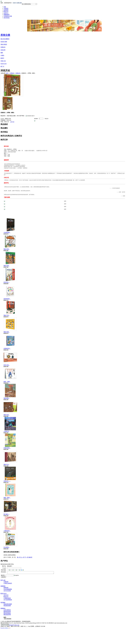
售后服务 (3, 602)
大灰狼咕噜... (7, 232)
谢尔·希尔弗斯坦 (5, 39)
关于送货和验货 (8, 599)
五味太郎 (3, 50)
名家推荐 (6, 10)
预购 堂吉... (7, 464)
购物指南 (3, 586)
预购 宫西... (7, 249)
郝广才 (2, 66)
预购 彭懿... (7, 414)
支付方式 (6, 595)
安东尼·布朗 (4, 41)
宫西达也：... (7, 481)
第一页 (19, 557)
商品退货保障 (7, 605)
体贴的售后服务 (8, 604)
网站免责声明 (7, 614)
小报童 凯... (7, 431)
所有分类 (5, 35)
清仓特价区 (7, 17)
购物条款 (3, 608)
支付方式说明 (7, 590)
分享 (11, 121)
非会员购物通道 (8, 589)
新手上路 (3, 580)
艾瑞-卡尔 (3, 61)
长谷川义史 (4, 63)
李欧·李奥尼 (4, 44)
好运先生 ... (7, 282)
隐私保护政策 (7, 611)
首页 (5, 6)
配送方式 (6, 11)
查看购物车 (7, 14)
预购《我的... (7, 497)
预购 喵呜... (7, 398)
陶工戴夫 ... (7, 514)
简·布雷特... (7, 547)
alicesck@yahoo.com (14, 625)
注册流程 (6, 581)
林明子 (2, 58)
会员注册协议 (7, 610)
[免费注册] (19, 2)
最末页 (30, 557)
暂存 (13, 121)
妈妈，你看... (7, 381)
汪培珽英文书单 (8, 16)
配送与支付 (4, 593)
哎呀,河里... (7, 365)
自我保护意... (7, 348)
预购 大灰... (7, 315)
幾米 (2, 52)
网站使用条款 (7, 613)
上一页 (22, 557)
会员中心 (6, 13)
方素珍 (2, 55)
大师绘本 (12, 73)
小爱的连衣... (7, 530)
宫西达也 (3, 47)
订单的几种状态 (8, 583)
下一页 (26, 557)
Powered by (5, 627)
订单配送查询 (7, 598)
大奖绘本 (6, 8)
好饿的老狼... (7, 448)
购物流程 (6, 587)
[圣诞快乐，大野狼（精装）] (12, 96)
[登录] (14, 2)
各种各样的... (7, 298)
